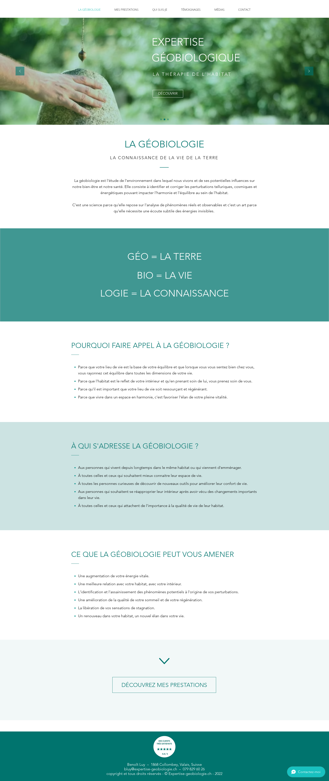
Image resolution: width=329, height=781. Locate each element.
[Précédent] (20, 71)
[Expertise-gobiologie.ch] (161, 119)
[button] (126, 9)
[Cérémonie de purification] (168, 119)
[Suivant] (309, 71)
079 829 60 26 (194, 769)
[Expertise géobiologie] (164, 119)
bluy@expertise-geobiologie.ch (150, 769)
